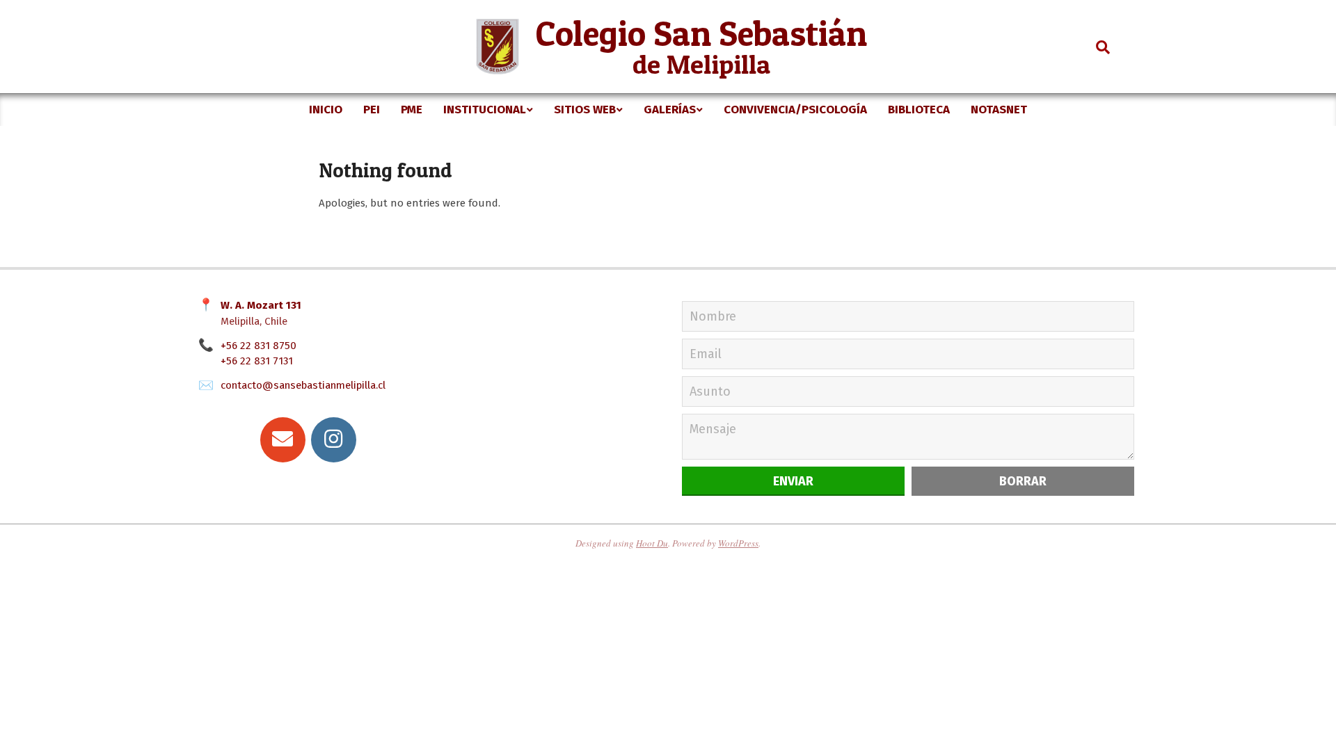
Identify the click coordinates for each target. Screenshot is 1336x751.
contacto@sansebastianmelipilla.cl (303, 385)
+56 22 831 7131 (257, 361)
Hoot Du (652, 543)
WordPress (738, 543)
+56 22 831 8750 (258, 345)
